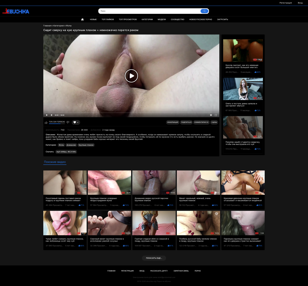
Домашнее (71, 145)
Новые (93, 19)
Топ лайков (108, 19)
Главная (82, 19)
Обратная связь (181, 271)
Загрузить (222, 19)
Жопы (61, 145)
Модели (162, 19)
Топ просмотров (128, 19)
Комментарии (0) (201, 122)
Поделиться (186, 122)
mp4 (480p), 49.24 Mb (66, 152)
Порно (198, 271)
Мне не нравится (67, 122)
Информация (172, 122)
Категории (147, 19)
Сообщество (177, 19)
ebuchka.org (151, 281)
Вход (300, 3)
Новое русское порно (200, 19)
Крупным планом (86, 145)
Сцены (214, 122)
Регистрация (286, 3)
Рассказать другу (159, 271)
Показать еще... (154, 258)
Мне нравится (46, 122)
